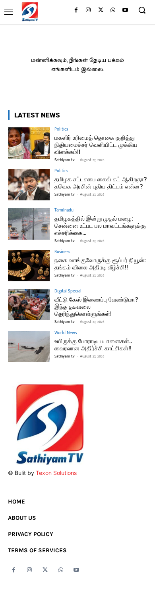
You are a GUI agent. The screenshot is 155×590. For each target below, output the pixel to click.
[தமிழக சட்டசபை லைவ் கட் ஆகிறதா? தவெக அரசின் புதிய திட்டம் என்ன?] (29, 184)
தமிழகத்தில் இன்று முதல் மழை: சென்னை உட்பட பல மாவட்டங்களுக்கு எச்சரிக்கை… (100, 225)
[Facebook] (76, 10)
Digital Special (67, 291)
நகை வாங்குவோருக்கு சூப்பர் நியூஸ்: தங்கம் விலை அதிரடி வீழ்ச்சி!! (100, 264)
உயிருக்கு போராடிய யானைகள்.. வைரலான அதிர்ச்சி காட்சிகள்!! (93, 345)
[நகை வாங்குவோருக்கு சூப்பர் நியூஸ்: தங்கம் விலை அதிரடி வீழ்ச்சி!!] (29, 265)
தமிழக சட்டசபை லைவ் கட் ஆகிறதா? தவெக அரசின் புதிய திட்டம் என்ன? (100, 183)
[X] (101, 10)
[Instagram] (88, 10)
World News (65, 333)
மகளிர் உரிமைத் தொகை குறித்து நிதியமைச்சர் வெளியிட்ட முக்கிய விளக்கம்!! (96, 145)
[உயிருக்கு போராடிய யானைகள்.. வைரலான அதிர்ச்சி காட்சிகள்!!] (29, 346)
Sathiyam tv (64, 160)
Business (62, 252)
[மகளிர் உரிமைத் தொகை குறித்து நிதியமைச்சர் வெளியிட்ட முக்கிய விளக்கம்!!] (29, 143)
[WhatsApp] (113, 10)
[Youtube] (125, 10)
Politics (61, 129)
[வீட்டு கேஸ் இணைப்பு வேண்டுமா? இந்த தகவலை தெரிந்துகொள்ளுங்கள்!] (29, 305)
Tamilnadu (64, 210)
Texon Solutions (56, 472)
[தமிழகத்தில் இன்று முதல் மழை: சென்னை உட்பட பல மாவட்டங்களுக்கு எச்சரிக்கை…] (29, 224)
